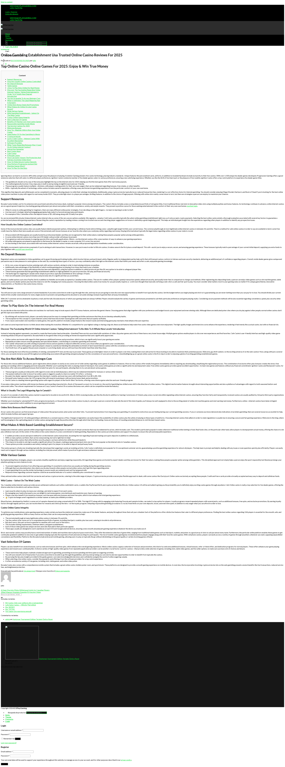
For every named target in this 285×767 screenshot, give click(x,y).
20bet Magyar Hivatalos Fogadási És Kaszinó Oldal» (21, 592)
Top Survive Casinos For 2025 (18, 126)
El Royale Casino (13, 155)
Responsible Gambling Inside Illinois (21, 124)
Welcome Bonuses (14, 128)
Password (5, 734)
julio (34, 60)
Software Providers (14, 143)
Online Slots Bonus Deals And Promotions (23, 105)
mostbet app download (24, 249)
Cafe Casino (11, 153)
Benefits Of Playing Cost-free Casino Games (24, 122)
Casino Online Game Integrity (18, 117)
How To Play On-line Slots (17, 168)
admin (7, 619)
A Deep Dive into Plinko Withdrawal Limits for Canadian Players (25, 590)
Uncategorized (5, 49)
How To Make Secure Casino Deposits (22, 162)
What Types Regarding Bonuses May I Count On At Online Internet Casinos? (24, 146)
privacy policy (126, 760)
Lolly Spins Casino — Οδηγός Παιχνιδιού (20, 605)
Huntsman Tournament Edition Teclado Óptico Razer (32, 619)
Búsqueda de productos (17, 42)
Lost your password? (9, 743)
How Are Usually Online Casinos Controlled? (24, 81)
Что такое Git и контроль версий (18, 611)
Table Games (12, 86)
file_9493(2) (10, 607)
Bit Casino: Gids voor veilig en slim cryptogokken (24, 603)
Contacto (9, 40)
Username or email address (12, 730)
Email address (7, 751)
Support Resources (14, 79)
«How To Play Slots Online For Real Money (23, 88)
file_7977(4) (10, 609)
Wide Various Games (15, 111)
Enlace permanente (62, 571)
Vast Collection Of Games (17, 119)
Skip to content (6, 2)
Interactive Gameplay (15, 149)
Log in (18, 739)
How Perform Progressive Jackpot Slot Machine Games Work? (22, 165)
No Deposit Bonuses (15, 83)
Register (4, 764)
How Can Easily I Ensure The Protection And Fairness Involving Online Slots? (24, 158)
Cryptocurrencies (14, 136)
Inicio (7, 36)
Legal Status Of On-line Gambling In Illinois (23, 134)
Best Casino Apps (14, 151)
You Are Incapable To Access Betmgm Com (23, 98)
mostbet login (192, 206)
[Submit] (2, 597)
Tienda (8, 38)
